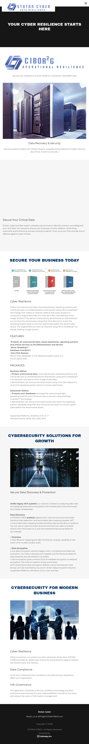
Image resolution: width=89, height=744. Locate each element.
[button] (85, 3)
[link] (28, 3)
